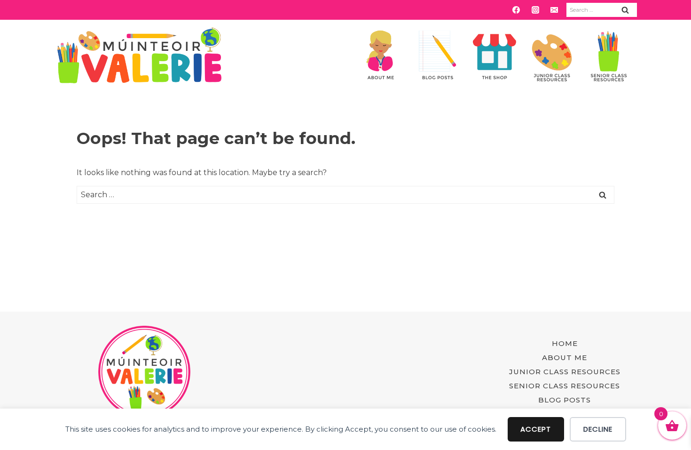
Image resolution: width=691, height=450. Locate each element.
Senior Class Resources (564, 385)
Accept (535, 429)
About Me (564, 357)
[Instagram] (535, 9)
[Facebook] (516, 9)
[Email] (554, 9)
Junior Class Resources (564, 371)
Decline (597, 429)
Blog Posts (564, 399)
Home (565, 343)
